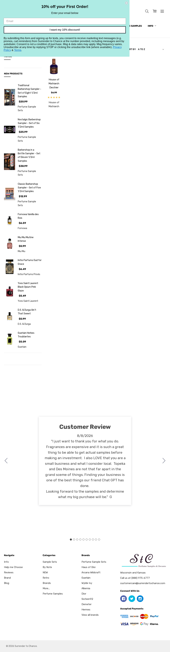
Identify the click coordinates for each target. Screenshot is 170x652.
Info (151, 26)
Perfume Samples (130, 26)
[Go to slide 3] (77, 539)
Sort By (131, 49)
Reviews (8, 572)
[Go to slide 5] (84, 539)
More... (46, 588)
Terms (17, 50)
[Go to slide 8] (93, 539)
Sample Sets (50, 561)
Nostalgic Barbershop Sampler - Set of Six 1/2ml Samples (29, 123)
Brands (47, 583)
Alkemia (86, 588)
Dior (84, 593)
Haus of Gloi (88, 567)
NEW (45, 572)
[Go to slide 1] (71, 539)
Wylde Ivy (87, 583)
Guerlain (86, 577)
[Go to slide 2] (164, 461)
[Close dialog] (126, 3)
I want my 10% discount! (65, 29)
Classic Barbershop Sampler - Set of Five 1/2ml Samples (29, 188)
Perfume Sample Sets (94, 561)
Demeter (86, 604)
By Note (47, 567)
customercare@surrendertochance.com (142, 583)
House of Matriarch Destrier (53, 83)
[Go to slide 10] (6, 461)
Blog (6, 583)
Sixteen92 (87, 598)
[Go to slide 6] (86, 539)
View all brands (90, 614)
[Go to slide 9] (96, 539)
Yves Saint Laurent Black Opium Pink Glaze (28, 287)
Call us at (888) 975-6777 (135, 577)
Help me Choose (13, 567)
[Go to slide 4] (80, 539)
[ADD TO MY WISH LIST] (56, 69)
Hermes (86, 609)
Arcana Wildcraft (91, 572)
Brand (7, 577)
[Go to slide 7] (90, 539)
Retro (46, 577)
